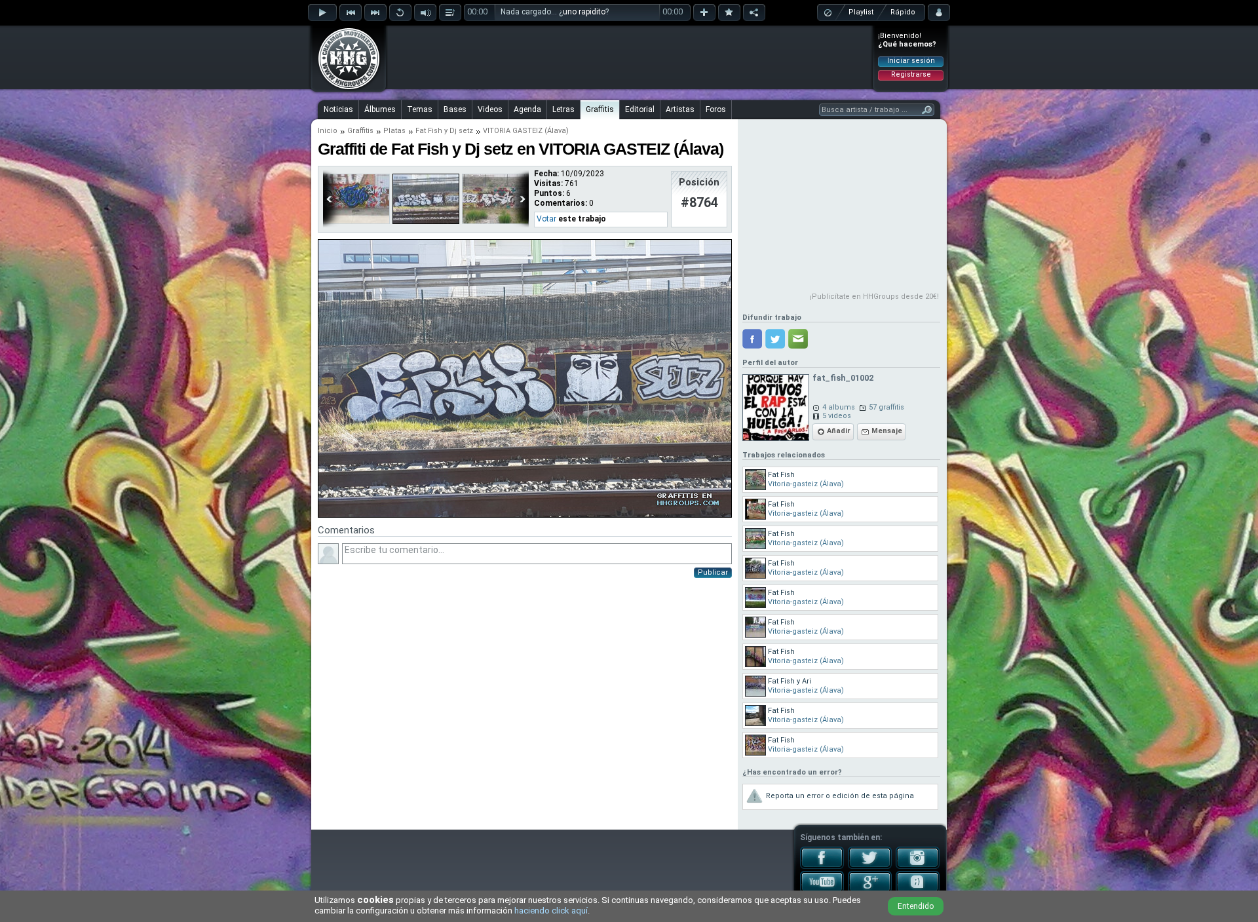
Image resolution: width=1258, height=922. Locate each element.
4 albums (838, 407)
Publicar (713, 572)
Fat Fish (428, 130)
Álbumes (380, 109)
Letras (563, 109)
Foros (716, 109)
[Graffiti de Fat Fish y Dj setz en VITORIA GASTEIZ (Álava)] (525, 515)
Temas (419, 109)
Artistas (680, 109)
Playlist (860, 12)
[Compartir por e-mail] (798, 339)
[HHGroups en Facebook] (822, 866)
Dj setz (461, 130)
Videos (490, 109)
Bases (455, 109)
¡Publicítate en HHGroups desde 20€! (874, 296)
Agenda (527, 109)
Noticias (338, 109)
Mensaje (886, 431)
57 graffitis (886, 407)
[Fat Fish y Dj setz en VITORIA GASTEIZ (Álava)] (425, 221)
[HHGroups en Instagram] (918, 866)
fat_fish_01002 (842, 378)
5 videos (836, 416)
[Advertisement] (629, 57)
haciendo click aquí (551, 910)
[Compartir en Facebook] (752, 339)
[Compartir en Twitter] (775, 339)
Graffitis (600, 109)
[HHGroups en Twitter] (870, 866)
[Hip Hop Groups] (344, 88)
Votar (546, 218)
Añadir (838, 431)
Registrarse (911, 74)
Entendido (916, 906)
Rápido (902, 12)
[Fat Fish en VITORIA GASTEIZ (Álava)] (356, 221)
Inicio (327, 130)
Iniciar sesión (911, 60)
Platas (394, 130)
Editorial (640, 109)
